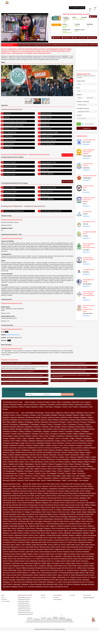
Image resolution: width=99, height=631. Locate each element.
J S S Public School (38, 559)
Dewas (64, 427)
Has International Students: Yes (48, 140)
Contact (83, 37)
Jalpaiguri (51, 438)
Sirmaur (43, 469)
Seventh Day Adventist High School (15, 505)
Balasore (76, 415)
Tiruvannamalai (8, 476)
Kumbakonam (31, 448)
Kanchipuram (49, 441)
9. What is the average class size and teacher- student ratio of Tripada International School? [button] (70, 376)
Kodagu (5, 445)
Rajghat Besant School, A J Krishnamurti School (71, 549)
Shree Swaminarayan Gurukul (47, 573)
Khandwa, (60, 443)
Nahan (5, 455)
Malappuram (26, 450)
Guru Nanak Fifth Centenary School (73, 484)
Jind (12, 441)
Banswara (21, 417)
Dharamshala (79, 427)
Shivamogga (13, 469)
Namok (38, 455)
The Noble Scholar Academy (20, 533)
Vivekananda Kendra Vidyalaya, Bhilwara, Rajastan (64, 535)
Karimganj (6, 443)
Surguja (47, 471)
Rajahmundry (13, 464)
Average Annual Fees (82, 108)
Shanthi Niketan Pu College (20, 512)
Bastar (57, 417)
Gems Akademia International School (38, 561)
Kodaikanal (13, 445)
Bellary (90, 417)
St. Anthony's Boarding (72, 584)
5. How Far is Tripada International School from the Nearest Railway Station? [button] (22, 383)
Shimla (5, 469)
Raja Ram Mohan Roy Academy (42, 540)
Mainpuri (18, 450)
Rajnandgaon (29, 464)
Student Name (80, 81)
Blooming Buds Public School (41, 542)
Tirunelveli (60, 473)
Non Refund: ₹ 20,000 (9, 174)
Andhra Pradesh (30, 402)
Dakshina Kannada (9, 427)
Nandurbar (53, 455)
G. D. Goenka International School (36, 587)
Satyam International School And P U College (24, 510)
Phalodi (10, 462)
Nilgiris (29, 457)
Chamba (76, 422)
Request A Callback (67, 394)
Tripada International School (76, 14)
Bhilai (50, 420)
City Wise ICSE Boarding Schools (24, 607)
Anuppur (33, 415)
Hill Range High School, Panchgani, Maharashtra (35, 521)
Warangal (6, 480)
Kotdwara (71, 445)
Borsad (37, 422)
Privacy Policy (4, 599)
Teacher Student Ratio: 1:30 (48, 144)
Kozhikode (87, 445)
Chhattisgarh (66, 402)
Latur (72, 448)
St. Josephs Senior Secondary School (50, 570)
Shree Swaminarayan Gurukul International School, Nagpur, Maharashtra (41, 577)
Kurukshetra (56, 448)
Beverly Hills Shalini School (32, 484)
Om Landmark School (56, 503)
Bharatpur (36, 420)
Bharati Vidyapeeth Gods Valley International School (21, 514)
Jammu (57, 438)
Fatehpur (14, 431)
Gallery (75, 37)
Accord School (67, 498)
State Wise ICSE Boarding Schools (24, 605)
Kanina (63, 441)
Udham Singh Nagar (53, 476)
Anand (18, 415)
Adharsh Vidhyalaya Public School (20, 538)
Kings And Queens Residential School (59, 559)
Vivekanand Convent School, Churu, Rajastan (29, 535)
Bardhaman (30, 417)
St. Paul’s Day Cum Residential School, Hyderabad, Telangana (32, 582)
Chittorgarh (57, 424)
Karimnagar (15, 443)
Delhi (51, 427)
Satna (49, 466)
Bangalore (6, 417)
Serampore (74, 466)
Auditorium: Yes (45, 124)
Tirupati (67, 473)
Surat (42, 471)
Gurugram (54, 434)
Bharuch (44, 420)
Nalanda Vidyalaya (41, 503)
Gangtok (54, 431)
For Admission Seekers (57, 599)
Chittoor (49, 424)
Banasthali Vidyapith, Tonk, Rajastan (22, 526)
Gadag (21, 431)
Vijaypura (55, 478)
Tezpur (54, 471)
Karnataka (51, 404)
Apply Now (93, 16)
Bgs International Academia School (15, 507)
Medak (80, 450)
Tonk (16, 476)
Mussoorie (57, 452)
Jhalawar (79, 438)
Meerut (86, 450)
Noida (34, 457)
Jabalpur (13, 438)
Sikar (31, 469)
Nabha (71, 452)
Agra (22, 413)
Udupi (64, 476)
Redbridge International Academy (42, 500)
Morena (24, 452)
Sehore (66, 466)
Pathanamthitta (76, 459)
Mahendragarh (9, 450)
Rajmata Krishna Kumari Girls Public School (77, 486)
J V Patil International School (54, 524)
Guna (41, 434)
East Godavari (48, 429)
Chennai (5, 424)
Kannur (76, 441)
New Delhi (14, 457)
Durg (32, 429)
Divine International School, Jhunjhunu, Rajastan (68, 528)
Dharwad (89, 427)
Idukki (76, 436)
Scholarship (66, 37)
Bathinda (64, 417)
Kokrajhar (21, 445)
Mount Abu (31, 452)
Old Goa (55, 457)
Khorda (67, 443)
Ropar (71, 464)
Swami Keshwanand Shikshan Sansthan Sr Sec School (43, 531)
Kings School (77, 559)
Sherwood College (24, 542)
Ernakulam (62, 429)
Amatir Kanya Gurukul (67, 505)
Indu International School (21, 559)
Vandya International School (58, 587)
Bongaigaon (29, 422)
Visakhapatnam (65, 478)
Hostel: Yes (7, 117)
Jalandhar (31, 438)
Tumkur (36, 476)
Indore (87, 436)
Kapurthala (90, 441)
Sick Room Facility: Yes (10, 140)
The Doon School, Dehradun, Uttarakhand (42, 489)
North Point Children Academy (59, 538)
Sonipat (86, 469)
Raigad (74, 462)
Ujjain (69, 476)
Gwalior (69, 434)
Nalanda (17, 455)
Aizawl (47, 413)
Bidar (9, 422)
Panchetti (7, 459)
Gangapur (46, 431)
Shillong (89, 466)
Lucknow (78, 448)
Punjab (27, 407)
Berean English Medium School (27, 554)
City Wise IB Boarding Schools (23, 603)
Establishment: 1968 (46, 117)
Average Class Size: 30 (46, 136)
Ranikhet (44, 464)
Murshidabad (47, 452)
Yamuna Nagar (72, 480)
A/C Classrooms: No (46, 128)
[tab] (24, 363)
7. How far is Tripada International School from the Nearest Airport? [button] (69, 367)
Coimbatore (72, 424)
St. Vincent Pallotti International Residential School (31, 568)
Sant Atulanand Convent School (51, 552)
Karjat (22, 443)
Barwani (51, 417)
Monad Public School (40, 538)
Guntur (46, 434)
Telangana (57, 407)
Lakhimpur (65, 448)
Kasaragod (40, 443)
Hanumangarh (7, 436)
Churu (65, 424)
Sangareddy (30, 466)
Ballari (83, 415)
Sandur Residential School (70, 507)
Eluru (56, 429)
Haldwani (82, 434)
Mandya (51, 450)
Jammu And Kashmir (31, 404)
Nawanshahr (74, 455)
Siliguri (37, 469)
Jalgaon (38, 438)
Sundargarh (29, 471)
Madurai (93, 448)
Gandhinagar (37, 431)
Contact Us (86, 128)
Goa (82, 402)
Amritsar (12, 415)
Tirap (43, 473)
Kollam (42, 445)
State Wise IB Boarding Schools (23, 601)
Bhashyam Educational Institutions (66, 500)
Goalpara (77, 431)
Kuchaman (13, 448)
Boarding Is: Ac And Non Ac (11, 128)
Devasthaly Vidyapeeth (10, 547)
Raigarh (86, 462)
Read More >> (87, 144)
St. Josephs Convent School (77, 577)
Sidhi (27, 469)
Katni (54, 443)
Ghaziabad (68, 431)
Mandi (45, 450)
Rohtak (65, 464)
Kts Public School (34, 496)
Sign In (96, 8)
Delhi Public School (9, 528)
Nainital (11, 455)
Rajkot (21, 464)
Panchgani (14, 459)
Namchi (32, 455)
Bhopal (79, 420)
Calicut (69, 422)
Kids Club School (55, 486)
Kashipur (48, 443)
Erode (70, 429)
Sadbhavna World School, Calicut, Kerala (53, 575)
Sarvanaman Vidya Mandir (85, 503)
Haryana (6, 404)
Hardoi (21, 436)
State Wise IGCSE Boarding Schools (24, 608)
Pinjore (21, 462)
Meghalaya (6, 407)
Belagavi (76, 417)
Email (78, 88)
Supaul (36, 471)
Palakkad (80, 457)
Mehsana (6, 452)
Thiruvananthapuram (10, 473)
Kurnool (40, 448)
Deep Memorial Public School (42, 545)
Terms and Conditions (5, 601)
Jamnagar (65, 438)
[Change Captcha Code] (82, 124)
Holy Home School (9, 573)
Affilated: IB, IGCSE (46, 113)
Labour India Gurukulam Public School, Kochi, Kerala (21, 498)
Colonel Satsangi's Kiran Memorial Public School (46, 584)
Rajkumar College (36, 493)
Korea (61, 445)
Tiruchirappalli (51, 473)
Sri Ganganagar (9, 471)
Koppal (48, 445)
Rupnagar (85, 464)
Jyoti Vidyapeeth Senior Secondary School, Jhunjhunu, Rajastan (31, 566)
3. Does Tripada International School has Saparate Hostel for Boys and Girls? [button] (22, 375)
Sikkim (41, 407)
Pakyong (73, 457)
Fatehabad (6, 431)
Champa (83, 422)
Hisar (46, 436)
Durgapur (38, 429)
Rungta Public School (72, 563)
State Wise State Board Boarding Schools (25, 612)
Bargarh (44, 417)
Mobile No (79, 95)
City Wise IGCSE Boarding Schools (24, 610)
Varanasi (27, 478)
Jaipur (19, 438)
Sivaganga (67, 469)
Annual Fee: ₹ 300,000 (9, 162)
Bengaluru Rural (16, 420)
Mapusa (67, 450)
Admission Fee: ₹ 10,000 (10, 166)
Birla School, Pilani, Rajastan (46, 526)
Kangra (57, 441)
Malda (34, 450)
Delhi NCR (75, 402)
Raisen (5, 464)
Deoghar (58, 427)
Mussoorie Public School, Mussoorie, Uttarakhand (37, 491)
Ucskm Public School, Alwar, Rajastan (44, 533)
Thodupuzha (22, 473)
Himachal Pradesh (16, 404)
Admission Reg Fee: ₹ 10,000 (48, 162)
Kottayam (79, 445)
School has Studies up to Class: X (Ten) (51, 211)
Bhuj (4, 422)
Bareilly (37, 417)
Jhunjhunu (6, 441)
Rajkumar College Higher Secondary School (49, 563)
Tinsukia (38, 473)
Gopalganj (84, 431)
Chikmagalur (34, 424)
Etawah (75, 429)
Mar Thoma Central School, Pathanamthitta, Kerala (20, 575)
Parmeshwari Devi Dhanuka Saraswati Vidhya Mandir (35, 549)
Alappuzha (59, 413)
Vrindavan (86, 478)
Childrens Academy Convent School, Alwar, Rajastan (75, 526)
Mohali (18, 452)
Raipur (93, 462)
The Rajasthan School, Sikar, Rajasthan (48, 556)
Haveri (41, 436)
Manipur (87, 404)
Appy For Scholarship (67, 155)
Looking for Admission (82, 101)
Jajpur (24, 438)
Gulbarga (35, 434)
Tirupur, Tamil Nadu (78, 473)
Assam (53, 402)
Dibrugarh (19, 429)
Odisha (21, 407)
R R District (60, 462)
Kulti (24, 448)
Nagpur (88, 452)
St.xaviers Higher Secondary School (68, 554)
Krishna (5, 448)
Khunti (74, 443)
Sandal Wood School (62, 540)
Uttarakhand (83, 407)
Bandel (88, 415)
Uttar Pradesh (73, 407)
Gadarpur (28, 431)
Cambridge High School (67, 514)
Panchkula (23, 459)
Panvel (37, 459)
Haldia (75, 434)
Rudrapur (78, 464)
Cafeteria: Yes (7, 113)
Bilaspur (21, 422)
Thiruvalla (79, 471)
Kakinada (32, 441)
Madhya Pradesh (68, 404)
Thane (60, 471)
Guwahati (62, 434)
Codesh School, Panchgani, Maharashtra (63, 517)
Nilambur (22, 457)
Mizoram (14, 407)
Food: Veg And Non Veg (10, 132)
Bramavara (53, 422)
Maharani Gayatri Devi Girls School (61, 568)
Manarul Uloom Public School (50, 547)
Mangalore (59, 450)
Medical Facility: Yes (9, 144)
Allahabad (79, 413)
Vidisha (39, 478)
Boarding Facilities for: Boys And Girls (13, 124)
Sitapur (59, 469)
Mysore (64, 452)
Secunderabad (58, 466)
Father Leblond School (48, 496)
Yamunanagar (83, 480)
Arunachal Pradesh (43, 402)
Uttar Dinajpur (81, 476)
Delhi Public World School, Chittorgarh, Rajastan (33, 528)
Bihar (59, 402)
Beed (70, 417)
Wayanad (20, 480)
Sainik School (70, 503)
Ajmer (53, 413)
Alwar (92, 413)
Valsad (20, 478)
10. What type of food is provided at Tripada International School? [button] (69, 380)
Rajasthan (34, 407)
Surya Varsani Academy (26, 503)
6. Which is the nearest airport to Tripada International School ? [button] (68, 363)
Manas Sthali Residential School (72, 547)
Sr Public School (33, 507)
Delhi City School (59, 545)
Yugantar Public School (20, 493)
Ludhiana (85, 448)
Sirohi (49, 469)
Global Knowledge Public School (75, 519)
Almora (86, 413)
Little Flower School (64, 496)
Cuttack (87, 424)
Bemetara (6, 420)
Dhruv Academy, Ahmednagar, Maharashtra (47, 519)
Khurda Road (81, 443)
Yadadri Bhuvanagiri (53, 480)
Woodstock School (64, 489)
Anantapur (25, 415)
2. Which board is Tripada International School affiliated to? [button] (18, 371)
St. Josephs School (58, 561)
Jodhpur (18, 441)
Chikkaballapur (24, 424)
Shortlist (57, 25)
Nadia (76, 452)
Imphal (81, 436)
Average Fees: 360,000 (47, 173)
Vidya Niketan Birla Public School (74, 556)
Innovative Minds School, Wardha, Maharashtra (26, 524)
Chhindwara (14, 424)
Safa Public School (32, 552)
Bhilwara (56, 420)
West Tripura (41, 480)
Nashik (67, 455)
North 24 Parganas (44, 457)
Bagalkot (55, 415)
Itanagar (5, 438)
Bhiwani (72, 420)
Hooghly (52, 436)
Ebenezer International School (50, 498)
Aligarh (72, 413)
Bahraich (62, 415)
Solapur (79, 469)
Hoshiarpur (60, 436)
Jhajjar (72, 438)
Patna (5, 462)
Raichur (67, 462)
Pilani (16, 462)
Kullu (19, 448)
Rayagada (58, 464)
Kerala (58, 404)
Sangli (38, 466)
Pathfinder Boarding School (20, 540)
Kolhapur (29, 445)
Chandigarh (91, 422)
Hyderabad (69, 436)
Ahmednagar (39, 413)
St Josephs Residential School (82, 496)
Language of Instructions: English (49, 132)
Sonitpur (93, 469)
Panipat (30, 459)
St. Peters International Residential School (69, 582)
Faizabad (82, 429)
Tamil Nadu (49, 407)
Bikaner (14, 422)
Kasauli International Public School (14, 496)
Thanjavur (66, 471)
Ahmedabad (29, 413)
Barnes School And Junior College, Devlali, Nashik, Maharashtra (74, 512)
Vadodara (13, 478)
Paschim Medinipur (62, 459)
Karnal (28, 443)
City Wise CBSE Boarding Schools (24, 599)
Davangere (37, 427)
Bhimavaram (64, 420)
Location (79, 115)
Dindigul (26, 429)
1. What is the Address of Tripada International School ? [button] (17, 363)
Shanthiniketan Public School (41, 512)
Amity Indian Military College (85, 505)
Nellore (82, 455)
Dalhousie (20, 427)
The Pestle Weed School (51, 484)
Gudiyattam (26, 434)
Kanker (69, 441)
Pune (27, 462)
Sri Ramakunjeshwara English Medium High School (76, 573)
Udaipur (42, 476)
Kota (65, 445)
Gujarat (87, 402)
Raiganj (80, 462)
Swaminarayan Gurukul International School (43, 505)
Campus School (58, 542)
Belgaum (83, 417)
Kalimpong (39, 441)
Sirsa (54, 469)
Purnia (46, 462)
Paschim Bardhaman (48, 459)
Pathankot (85, 459)
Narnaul (60, 455)
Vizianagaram (76, 478)
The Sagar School (15, 486)
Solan (74, 469)
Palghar (87, 457)
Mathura (74, 450)
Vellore (33, 478)
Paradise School (68, 552)
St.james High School (46, 554)
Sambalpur (21, 466)
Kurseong (47, 448)
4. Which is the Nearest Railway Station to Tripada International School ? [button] (21, 379)
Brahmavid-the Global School (22, 563)
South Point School (20, 489)
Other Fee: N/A (45, 170)
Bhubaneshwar (88, 420)
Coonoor (80, 424)
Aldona (66, 413)
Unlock (6, 332)
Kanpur (82, 441)
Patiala (93, 459)
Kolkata (36, 445)
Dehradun (45, 427)
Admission (57, 37)
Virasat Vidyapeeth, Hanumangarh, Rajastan (73, 533)
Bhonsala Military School (49, 514)
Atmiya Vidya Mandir (70, 493)
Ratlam (51, 464)
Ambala (5, 415)
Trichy (21, 476)
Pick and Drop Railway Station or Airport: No (15, 121)
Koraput (54, 445)
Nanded (45, 455)
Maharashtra (79, 404)
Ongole (61, 457)
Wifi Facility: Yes (8, 147)
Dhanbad (71, 427)
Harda (16, 436)
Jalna (44, 438)
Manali (40, 450)
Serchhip (82, 466)
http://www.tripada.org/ (12, 334)
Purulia (52, 462)
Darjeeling (28, 427)
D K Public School (71, 542)
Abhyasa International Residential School (40, 580)
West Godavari (30, 480)
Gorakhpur (6, 434)
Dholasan (6, 429)
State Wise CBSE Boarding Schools (24, 597)
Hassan (35, 436)
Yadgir (64, 480)
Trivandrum (28, 476)
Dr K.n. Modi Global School (29, 547)
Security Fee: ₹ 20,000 (9, 170)
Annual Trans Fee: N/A (47, 166)
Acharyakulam (7, 489)
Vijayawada (47, 478)
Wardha (13, 480)
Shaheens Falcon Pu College (51, 510)
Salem (14, 466)
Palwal (93, 457)
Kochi (89, 443)
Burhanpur (62, 422)
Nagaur (82, 452)
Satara (44, 466)
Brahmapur (44, 422)
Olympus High (76, 538)
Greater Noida (16, 434)
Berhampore (27, 420)
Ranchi (37, 464)
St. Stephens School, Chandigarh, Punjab (79, 570)
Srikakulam (19, 471)
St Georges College (62, 491)
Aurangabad (46, 415)
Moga (12, 452)
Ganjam (61, 431)
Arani (39, 415)
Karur (33, 443)
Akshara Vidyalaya (79, 498)
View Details (92, 37)
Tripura (64, 407)
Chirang (43, 424)
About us (3, 597)
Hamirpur (89, 434)
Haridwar (28, 436)
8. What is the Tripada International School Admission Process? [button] (68, 371)
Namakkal (25, 455)
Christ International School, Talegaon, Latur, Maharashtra (28, 517)
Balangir (69, 415)
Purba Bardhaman (36, 462)
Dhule (12, 429)
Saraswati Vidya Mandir (78, 540)
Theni (73, 471)
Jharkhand (42, 404)
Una (73, 476)
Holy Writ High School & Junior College (66, 521)
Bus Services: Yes (45, 121)
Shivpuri (21, 469)
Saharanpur (7, 466)
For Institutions (56, 597)
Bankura (14, 417)
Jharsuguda (87, 438)
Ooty (67, 457)
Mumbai (39, 452)
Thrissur (31, 473)
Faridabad (90, 429)
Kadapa (24, 441)
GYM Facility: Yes (8, 136)
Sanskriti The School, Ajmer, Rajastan (35, 486)
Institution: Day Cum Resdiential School (14, 211)
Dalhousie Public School (87, 493)
